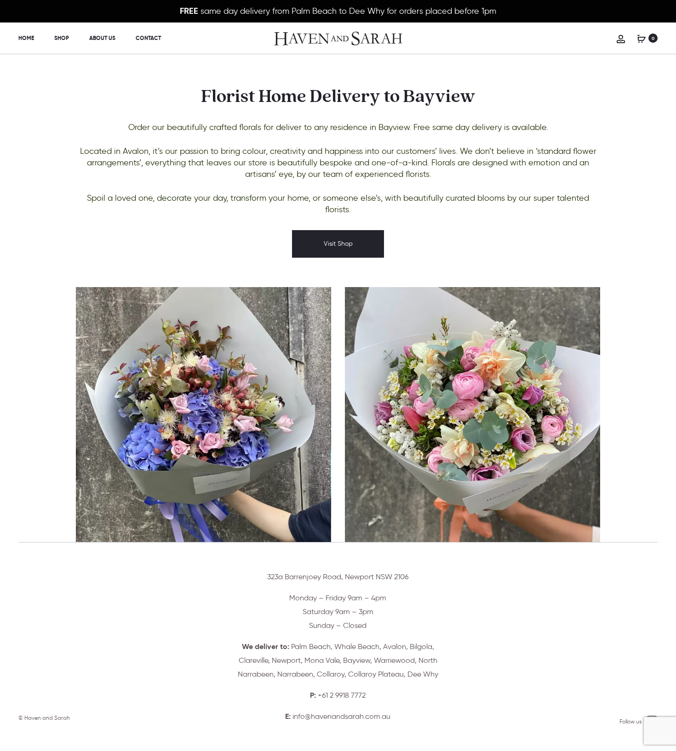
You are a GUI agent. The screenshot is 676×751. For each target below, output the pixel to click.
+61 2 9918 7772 (342, 695)
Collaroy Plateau (376, 674)
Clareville (253, 660)
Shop (61, 37)
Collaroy (330, 674)
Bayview (356, 660)
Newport (286, 660)
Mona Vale (321, 660)
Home (26, 37)
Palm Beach (311, 646)
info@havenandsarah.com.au (341, 716)
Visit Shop (338, 244)
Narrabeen (295, 674)
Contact (148, 37)
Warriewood (394, 660)
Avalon (394, 646)
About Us (102, 37)
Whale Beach (356, 646)
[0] (641, 38)
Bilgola (421, 646)
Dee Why (422, 674)
